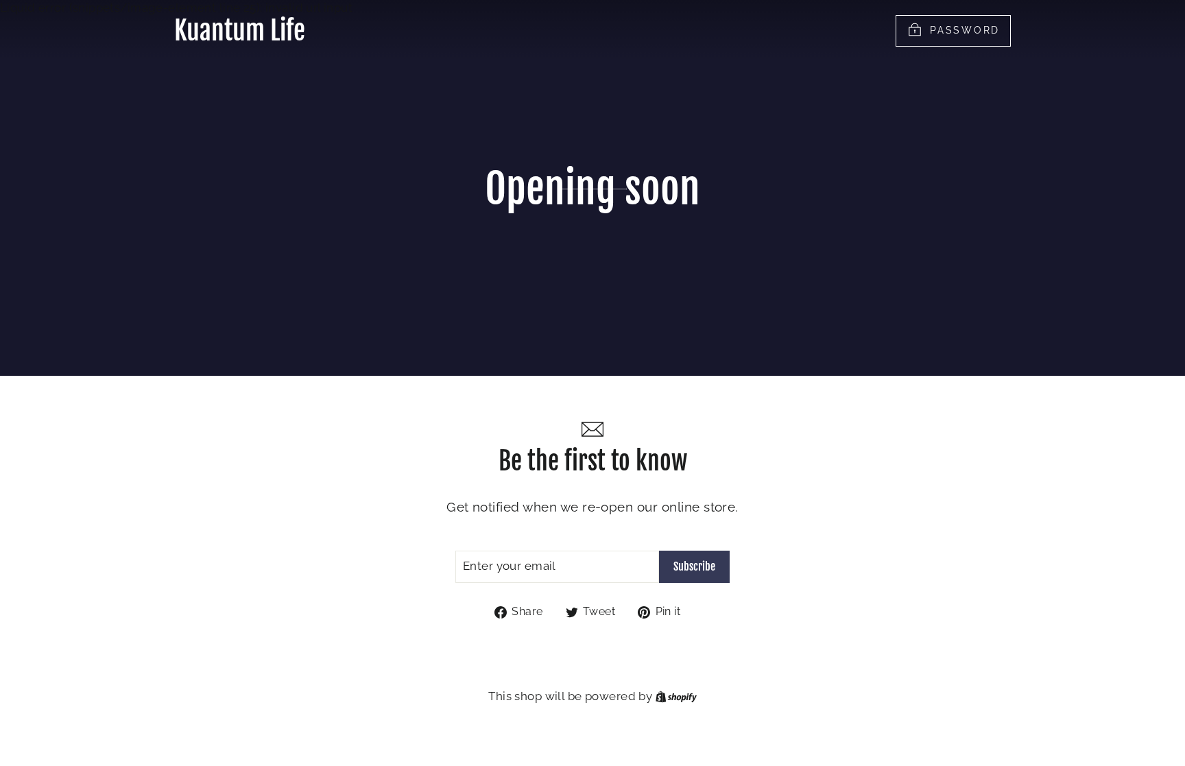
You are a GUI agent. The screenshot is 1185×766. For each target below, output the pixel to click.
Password (965, 29)
